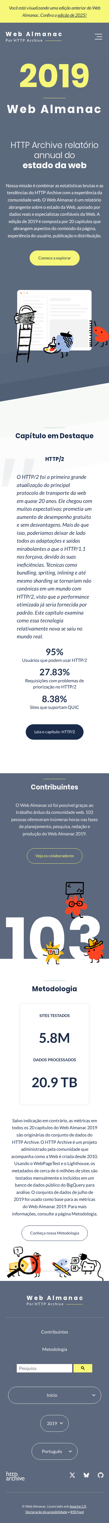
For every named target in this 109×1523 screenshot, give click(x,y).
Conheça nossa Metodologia (54, 1233)
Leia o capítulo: (54, 731)
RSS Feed (77, 1512)
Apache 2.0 (78, 1506)
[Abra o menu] (98, 36)
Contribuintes (54, 1331)
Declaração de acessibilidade (46, 1512)
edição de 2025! (72, 15)
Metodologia (54, 1349)
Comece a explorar (54, 258)
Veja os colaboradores (54, 855)
